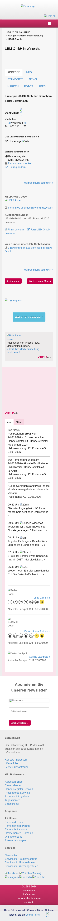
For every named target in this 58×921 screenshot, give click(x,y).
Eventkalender (13, 785)
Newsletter (11, 855)
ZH (25, 123)
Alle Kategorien (22, 32)
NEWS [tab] (33, 79)
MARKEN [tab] (13, 86)
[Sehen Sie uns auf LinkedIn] (25, 877)
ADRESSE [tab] (13, 72)
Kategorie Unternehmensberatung (25, 35)
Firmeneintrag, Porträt (17, 825)
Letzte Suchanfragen (17, 767)
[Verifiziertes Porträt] (21, 112)
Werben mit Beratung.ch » (38, 182)
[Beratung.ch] (29, 6)
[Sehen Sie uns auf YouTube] (38, 877)
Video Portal (12, 803)
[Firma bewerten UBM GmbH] (15, 229)
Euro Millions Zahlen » (37, 631)
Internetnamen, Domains (19, 833)
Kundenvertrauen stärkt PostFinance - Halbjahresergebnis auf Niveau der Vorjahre (29, 490)
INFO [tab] (29, 72)
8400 (8, 123)
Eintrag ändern (17, 167)
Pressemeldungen (15, 840)
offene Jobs (11, 763)
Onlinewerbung (13, 836)
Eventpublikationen (16, 829)
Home (8, 32)
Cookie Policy (32, 914)
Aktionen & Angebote (17, 796)
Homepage (15, 141)
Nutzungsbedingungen (29, 898)
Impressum (29, 890)
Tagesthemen (12, 800)
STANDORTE (15, 79)
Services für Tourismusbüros (21, 859)
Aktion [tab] (19, 422)
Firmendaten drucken (20, 163)
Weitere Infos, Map (39, 281)
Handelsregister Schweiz (19, 789)
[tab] (9, 422)
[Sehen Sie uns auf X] (30, 873)
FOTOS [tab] (28, 86)
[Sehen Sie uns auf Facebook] (12, 873)
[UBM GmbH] (13, 200)
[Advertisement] (29, 390)
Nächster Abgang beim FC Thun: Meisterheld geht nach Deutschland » (28, 512)
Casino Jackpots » (39, 656)
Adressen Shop (14, 781)
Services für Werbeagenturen (21, 866)
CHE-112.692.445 (18, 160)
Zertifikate (29, 902)
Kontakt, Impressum (16, 759)
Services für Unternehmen (20, 862)
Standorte (14, 281)
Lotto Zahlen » (42, 597)
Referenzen (29, 894)
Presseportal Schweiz (17, 792)
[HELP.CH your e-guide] (50, 16)
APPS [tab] (42, 86)
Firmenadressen (14, 822)
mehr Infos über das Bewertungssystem (30, 207)
